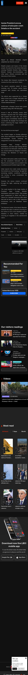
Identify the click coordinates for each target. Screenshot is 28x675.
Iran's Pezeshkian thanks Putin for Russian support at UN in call (20, 346)
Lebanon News (5, 396)
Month (23, 431)
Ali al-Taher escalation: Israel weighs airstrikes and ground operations (17, 276)
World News (16, 341)
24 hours (5, 431)
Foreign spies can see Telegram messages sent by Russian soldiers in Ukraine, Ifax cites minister (20, 356)
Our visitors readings (12, 327)
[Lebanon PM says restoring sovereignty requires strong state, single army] (21, 474)
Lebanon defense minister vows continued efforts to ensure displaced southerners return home (21, 507)
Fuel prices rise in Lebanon (6, 507)
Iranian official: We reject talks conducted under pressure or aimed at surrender (19, 367)
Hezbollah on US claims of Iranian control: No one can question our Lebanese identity (7, 457)
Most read (8, 426)
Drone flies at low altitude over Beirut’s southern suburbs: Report (6, 482)
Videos (6, 379)
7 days (15, 431)
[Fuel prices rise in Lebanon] (7, 499)
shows (20, 673)
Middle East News (17, 361)
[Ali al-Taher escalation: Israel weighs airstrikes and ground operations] (21, 449)
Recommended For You (13, 265)
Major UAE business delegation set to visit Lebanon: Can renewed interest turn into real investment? (17, 285)
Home (3, 673)
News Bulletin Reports (16, 270)
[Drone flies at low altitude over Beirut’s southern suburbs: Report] (7, 474)
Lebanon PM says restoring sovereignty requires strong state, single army (20, 482)
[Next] (26, 392)
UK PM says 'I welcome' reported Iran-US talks (19, 335)
